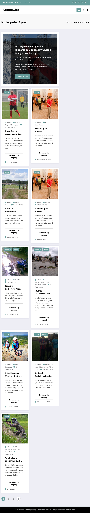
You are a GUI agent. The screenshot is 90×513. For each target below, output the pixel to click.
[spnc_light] (87, 10)
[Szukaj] (84, 10)
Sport (17, 43)
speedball (8, 452)
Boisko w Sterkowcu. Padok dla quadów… (13, 287)
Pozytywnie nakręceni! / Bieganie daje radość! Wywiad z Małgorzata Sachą (33, 50)
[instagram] (82, 2)
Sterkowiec (11, 10)
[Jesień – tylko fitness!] (45, 104)
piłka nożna (14, 125)
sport (44, 285)
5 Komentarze (12, 282)
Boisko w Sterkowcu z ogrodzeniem (11, 210)
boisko (7, 205)
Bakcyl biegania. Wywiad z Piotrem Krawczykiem (13, 375)
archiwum (41, 57)
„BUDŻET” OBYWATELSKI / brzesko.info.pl (42, 292)
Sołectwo (8, 249)
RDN (50, 367)
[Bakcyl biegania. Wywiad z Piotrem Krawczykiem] (15, 346)
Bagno (17, 202)
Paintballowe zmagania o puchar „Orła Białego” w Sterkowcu (13, 459)
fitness (47, 202)
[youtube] (85, 2)
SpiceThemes (70, 510)
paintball (16, 449)
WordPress (40, 510)
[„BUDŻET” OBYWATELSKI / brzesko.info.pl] (45, 261)
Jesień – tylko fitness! (41, 130)
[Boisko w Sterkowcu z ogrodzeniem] (15, 184)
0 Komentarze (10, 127)
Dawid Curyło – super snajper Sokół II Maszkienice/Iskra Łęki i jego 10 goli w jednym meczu (14, 133)
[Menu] (78, 10)
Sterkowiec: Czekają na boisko (43, 374)
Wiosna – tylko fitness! (41, 209)
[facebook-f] (73, 2)
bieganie (48, 57)
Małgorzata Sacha (33, 60)
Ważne (44, 334)
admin (19, 57)
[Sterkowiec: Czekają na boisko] (45, 346)
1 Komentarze (18, 205)
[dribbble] (79, 2)
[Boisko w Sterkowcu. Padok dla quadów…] (15, 261)
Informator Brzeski (21, 60)
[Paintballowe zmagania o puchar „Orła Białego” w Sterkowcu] (15, 429)
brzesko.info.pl (40, 282)
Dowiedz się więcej (23, 76)
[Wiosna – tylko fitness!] (45, 184)
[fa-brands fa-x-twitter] (76, 2)
